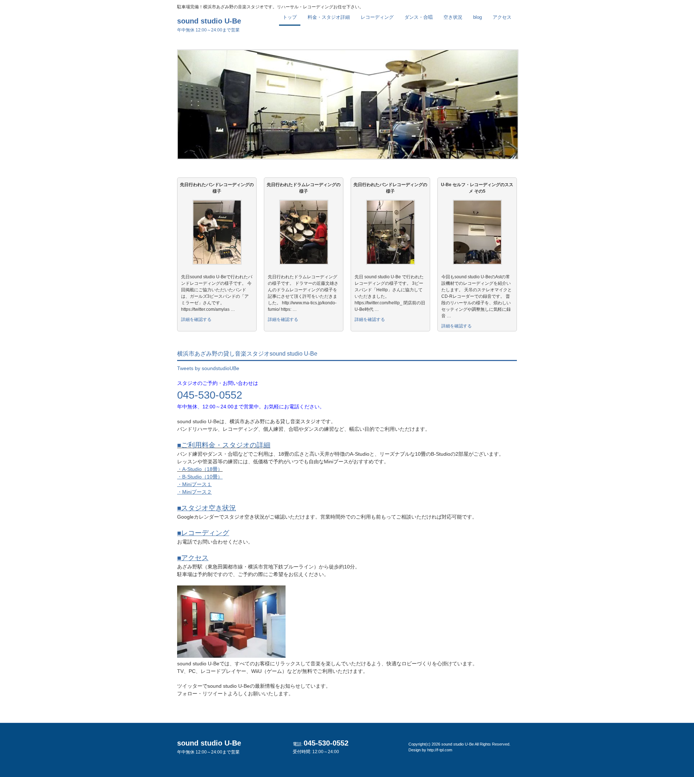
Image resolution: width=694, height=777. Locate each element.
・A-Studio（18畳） (200, 469)
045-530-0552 (209, 395)
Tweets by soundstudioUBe (208, 368)
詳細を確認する (196, 319)
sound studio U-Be (209, 25)
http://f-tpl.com (439, 750)
